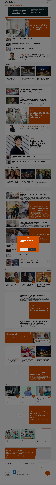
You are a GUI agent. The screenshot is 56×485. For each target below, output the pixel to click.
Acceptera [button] (32, 249)
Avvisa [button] (24, 249)
